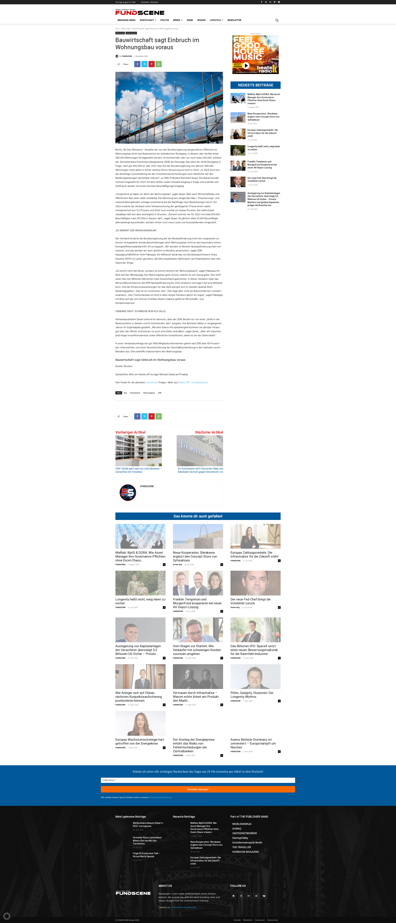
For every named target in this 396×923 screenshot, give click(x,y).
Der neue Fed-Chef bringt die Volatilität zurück (250, 601)
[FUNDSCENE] (117, 56)
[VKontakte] (264, 896)
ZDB (159, 393)
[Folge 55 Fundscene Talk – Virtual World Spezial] (122, 857)
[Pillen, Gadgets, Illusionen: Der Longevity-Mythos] (255, 676)
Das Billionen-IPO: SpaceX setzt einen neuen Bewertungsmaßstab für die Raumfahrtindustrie (254, 650)
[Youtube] (279, 2)
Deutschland (135, 393)
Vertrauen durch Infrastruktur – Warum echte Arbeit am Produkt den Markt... (196, 696)
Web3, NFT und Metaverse (193, 382)
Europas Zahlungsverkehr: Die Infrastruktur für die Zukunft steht (263, 133)
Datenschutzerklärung (160, 797)
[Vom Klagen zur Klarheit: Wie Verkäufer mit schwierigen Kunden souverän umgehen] (198, 629)
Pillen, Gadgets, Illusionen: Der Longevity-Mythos (251, 695)
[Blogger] (233, 896)
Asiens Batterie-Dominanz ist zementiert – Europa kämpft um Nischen (253, 743)
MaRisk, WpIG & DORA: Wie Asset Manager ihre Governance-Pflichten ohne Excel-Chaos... (140, 556)
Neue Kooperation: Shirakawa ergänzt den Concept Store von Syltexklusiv (264, 116)
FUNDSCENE (127, 56)
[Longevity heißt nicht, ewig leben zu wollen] (237, 150)
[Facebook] (261, 2)
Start (117, 28)
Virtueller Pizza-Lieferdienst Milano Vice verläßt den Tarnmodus (147, 840)
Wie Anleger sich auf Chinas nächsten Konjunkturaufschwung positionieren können (138, 696)
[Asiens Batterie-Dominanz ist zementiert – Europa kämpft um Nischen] (255, 723)
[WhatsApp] (159, 64)
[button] (277, 20)
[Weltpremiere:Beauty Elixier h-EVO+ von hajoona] (122, 827)
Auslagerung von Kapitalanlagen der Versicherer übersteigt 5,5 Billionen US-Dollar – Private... (138, 650)
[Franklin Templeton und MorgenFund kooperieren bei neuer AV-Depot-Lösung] (237, 165)
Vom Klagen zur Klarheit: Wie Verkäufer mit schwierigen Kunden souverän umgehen (197, 650)
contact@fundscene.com (183, 907)
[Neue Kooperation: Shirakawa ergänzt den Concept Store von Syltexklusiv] (237, 117)
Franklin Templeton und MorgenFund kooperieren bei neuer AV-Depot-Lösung (262, 164)
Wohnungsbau (149, 393)
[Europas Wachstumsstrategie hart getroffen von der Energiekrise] (140, 723)
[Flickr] (249, 896)
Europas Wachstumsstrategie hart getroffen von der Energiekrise (139, 741)
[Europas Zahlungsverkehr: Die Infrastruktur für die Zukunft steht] (237, 134)
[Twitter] (270, 2)
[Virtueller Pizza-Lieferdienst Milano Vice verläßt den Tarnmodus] (122, 841)
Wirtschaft (126, 28)
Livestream (151, 382)
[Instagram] (266, 2)
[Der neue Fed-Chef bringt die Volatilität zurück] (237, 182)
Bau (125, 393)
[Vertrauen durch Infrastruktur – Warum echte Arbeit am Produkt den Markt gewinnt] (198, 676)
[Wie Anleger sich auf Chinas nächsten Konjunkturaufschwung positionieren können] (140, 676)
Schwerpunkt (131, 33)
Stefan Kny (177, 564)
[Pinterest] (151, 64)
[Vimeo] (274, 2)
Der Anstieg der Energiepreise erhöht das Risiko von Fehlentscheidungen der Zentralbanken (194, 745)
